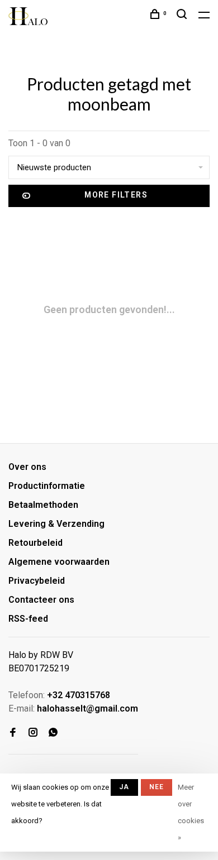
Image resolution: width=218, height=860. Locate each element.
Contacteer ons (41, 599)
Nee (156, 787)
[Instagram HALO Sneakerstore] (33, 733)
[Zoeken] (183, 15)
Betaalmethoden (43, 504)
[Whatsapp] (53, 733)
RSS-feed (28, 618)
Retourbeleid (35, 542)
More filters (116, 194)
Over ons (27, 467)
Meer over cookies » (191, 812)
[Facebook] (12, 733)
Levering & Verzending (56, 523)
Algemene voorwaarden (59, 561)
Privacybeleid (36, 580)
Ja (124, 787)
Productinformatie (46, 486)
